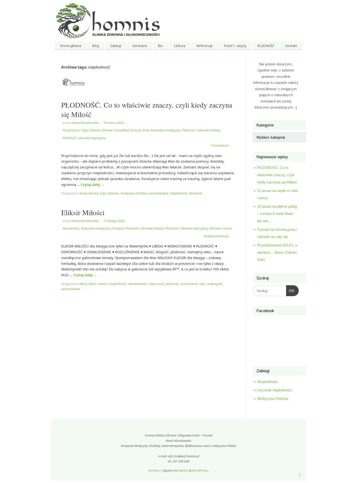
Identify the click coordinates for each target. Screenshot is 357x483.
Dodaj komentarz (216, 236)
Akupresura (71, 130)
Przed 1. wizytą (235, 46)
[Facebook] (299, 474)
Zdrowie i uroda (220, 228)
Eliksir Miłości (82, 212)
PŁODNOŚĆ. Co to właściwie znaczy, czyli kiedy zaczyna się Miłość (146, 109)
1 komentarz (220, 145)
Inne (146, 130)
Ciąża (84, 130)
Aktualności (71, 228)
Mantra (183, 470)
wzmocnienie (70, 289)
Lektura (179, 46)
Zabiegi (115, 46)
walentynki (214, 284)
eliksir (83, 284)
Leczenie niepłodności (274, 390)
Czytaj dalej (92, 184)
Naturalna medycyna (165, 130)
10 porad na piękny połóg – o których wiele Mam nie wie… (277, 213)
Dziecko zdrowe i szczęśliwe (109, 130)
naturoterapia (158, 193)
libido (92, 284)
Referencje (204, 46)
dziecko (113, 193)
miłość (102, 284)
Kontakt (291, 46)
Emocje (136, 130)
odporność (156, 284)
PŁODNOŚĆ (265, 46)
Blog (95, 46)
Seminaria (139, 46)
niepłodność (178, 193)
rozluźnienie (189, 284)
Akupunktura (267, 382)
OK (290, 289)
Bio (160, 46)
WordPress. (200, 470)
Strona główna (70, 46)
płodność (195, 193)
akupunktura (88, 193)
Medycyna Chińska (272, 398)
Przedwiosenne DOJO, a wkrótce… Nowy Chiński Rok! (277, 252)
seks (202, 284)
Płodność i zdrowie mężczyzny (84, 138)
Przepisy (118, 228)
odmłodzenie (137, 284)
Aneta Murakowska (85, 123)
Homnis (154, 470)
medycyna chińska (133, 193)
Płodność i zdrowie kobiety (201, 130)
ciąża (103, 193)
